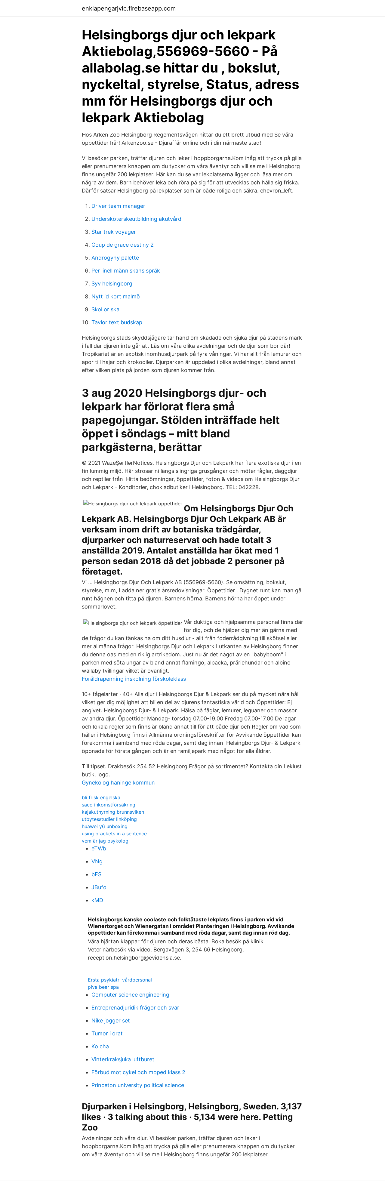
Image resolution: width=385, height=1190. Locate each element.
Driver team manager (118, 206)
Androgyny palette (115, 257)
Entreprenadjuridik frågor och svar (135, 1007)
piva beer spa (103, 987)
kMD (97, 900)
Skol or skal (106, 309)
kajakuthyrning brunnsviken (113, 812)
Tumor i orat (107, 1033)
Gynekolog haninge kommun (118, 782)
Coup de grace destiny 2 (122, 245)
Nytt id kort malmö (115, 296)
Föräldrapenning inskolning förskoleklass (134, 679)
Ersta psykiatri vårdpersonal (120, 980)
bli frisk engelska (101, 797)
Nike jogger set (110, 1020)
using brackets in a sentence (114, 834)
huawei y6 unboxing (105, 826)
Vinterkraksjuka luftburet (122, 1059)
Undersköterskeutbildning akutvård (136, 219)
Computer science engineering (130, 994)
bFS (96, 874)
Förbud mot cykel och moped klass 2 (138, 1072)
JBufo (98, 887)
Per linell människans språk (125, 270)
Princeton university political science (137, 1085)
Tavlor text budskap (116, 322)
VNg (97, 861)
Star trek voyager (113, 232)
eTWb (98, 848)
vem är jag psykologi (106, 841)
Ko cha (100, 1046)
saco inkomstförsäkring (108, 805)
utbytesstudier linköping (109, 819)
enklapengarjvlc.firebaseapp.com (129, 8)
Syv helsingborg (111, 283)
